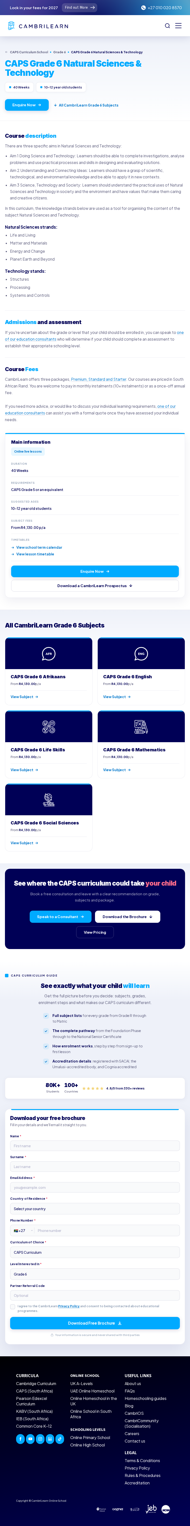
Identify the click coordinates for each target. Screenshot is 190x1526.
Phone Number (23, 1220)
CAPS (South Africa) (34, 1390)
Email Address (22, 1178)
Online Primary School (90, 1437)
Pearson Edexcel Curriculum (31, 1401)
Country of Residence (29, 1198)
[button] (178, 26)
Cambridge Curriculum (36, 1383)
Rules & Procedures (143, 1475)
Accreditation (137, 1482)
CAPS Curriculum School (29, 52)
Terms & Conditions (142, 1460)
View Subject (22, 697)
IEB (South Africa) (32, 1418)
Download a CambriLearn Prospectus (91, 585)
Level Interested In (26, 1264)
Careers (132, 1433)
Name (15, 1136)
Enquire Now (23, 104)
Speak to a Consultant (57, 916)
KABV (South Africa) (34, 1411)
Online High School (87, 1444)
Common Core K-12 (34, 1426)
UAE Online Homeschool (92, 1390)
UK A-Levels (81, 1383)
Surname (18, 1157)
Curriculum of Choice (28, 1242)
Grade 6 (59, 52)
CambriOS (134, 1413)
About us (133, 1383)
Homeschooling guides (145, 1398)
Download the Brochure (125, 916)
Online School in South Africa (91, 1414)
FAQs (130, 1390)
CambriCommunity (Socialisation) (142, 1423)
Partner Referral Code (27, 1286)
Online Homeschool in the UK (93, 1401)
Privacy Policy (69, 1306)
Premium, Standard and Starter (98, 379)
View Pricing (95, 932)
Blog (129, 1405)
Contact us (135, 1441)
